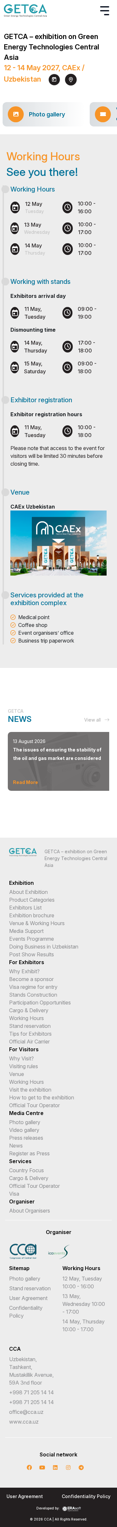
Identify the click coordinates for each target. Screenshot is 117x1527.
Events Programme (31, 939)
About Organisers (29, 1210)
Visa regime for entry (33, 987)
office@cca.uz (26, 1412)
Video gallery (24, 1130)
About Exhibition (28, 892)
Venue (16, 1074)
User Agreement (28, 1298)
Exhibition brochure (31, 915)
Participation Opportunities (40, 1002)
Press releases (26, 1138)
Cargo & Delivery (28, 1010)
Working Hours (26, 1018)
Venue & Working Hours (37, 923)
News (16, 1145)
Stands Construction (33, 994)
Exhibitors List (25, 907)
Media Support (26, 931)
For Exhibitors (26, 962)
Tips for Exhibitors (30, 1033)
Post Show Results (31, 954)
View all (93, 720)
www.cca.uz (24, 1421)
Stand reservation (30, 1026)
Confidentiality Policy (86, 1496)
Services (20, 1161)
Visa (14, 1193)
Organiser (22, 1201)
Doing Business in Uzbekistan (43, 946)
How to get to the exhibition (41, 1097)
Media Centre (26, 1113)
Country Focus (26, 1170)
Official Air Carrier (29, 1041)
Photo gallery (24, 1122)
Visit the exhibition (30, 1089)
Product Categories (32, 899)
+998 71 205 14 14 (31, 1392)
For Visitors (24, 1049)
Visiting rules (23, 1066)
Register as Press (29, 1153)
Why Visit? (21, 1058)
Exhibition (21, 883)
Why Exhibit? (24, 971)
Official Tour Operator (34, 1105)
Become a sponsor (31, 979)
